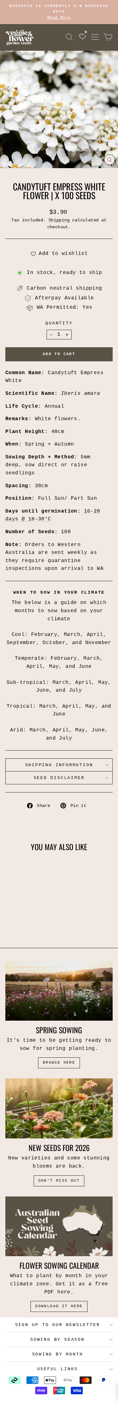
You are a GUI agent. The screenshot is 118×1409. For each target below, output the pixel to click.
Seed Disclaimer (59, 777)
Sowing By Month (57, 1354)
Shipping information (59, 764)
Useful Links (57, 1368)
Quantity (58, 323)
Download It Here (58, 1306)
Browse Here (59, 1063)
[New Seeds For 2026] (59, 1108)
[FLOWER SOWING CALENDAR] (59, 1226)
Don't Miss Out (59, 1181)
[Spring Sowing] (59, 991)
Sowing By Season (57, 1339)
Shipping (59, 220)
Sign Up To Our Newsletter (57, 1324)
